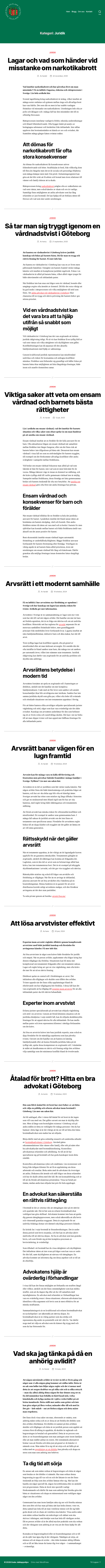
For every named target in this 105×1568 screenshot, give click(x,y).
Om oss (81, 11)
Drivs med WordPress (40, 1562)
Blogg (74, 11)
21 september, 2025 (60, 242)
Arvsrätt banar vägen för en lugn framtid (52, 752)
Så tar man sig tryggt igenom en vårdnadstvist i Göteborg (52, 229)
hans (47, 931)
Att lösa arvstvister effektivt (52, 923)
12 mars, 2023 (60, 1369)
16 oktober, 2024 (60, 764)
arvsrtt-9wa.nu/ (59, 896)
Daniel (46, 1369)
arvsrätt (62, 624)
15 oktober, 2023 (60, 1094)
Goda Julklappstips (19, 1562)
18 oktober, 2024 (60, 592)
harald (44, 76)
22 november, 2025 (60, 76)
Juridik (52, 52)
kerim (45, 1094)
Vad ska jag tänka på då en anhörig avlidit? (52, 1357)
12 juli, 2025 (60, 418)
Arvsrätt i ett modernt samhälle (53, 584)
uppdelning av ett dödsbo (46, 1449)
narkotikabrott (47, 186)
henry (44, 242)
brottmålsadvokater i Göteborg (38, 1142)
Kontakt (89, 11)
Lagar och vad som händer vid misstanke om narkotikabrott (52, 64)
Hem (68, 11)
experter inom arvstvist (62, 989)
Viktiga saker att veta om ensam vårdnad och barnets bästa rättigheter (52, 402)
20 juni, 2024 (60, 931)
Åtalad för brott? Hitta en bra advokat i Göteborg (52, 1082)
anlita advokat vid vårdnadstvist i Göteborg (50, 292)
